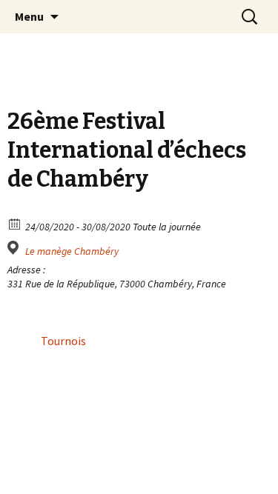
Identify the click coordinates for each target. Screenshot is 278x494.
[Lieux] (15, 248)
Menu (29, 16)
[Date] (15, 223)
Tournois (63, 340)
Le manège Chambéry (72, 251)
